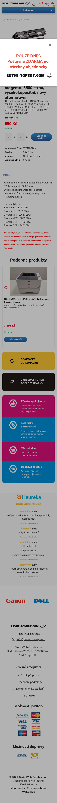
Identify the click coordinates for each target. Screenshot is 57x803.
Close (50, 45)
